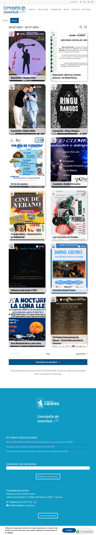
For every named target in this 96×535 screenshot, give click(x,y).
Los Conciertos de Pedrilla (65, 236)
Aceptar (69, 530)
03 (35, 502)
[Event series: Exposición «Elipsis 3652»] (43, 87)
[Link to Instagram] (92, 2)
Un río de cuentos (19, 183)
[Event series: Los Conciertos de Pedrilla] (85, 193)
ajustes (10, 532)
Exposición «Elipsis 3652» (23, 130)
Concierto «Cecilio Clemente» (67, 183)
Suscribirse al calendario (46, 362)
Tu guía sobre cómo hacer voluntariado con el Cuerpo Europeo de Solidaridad (33, 451)
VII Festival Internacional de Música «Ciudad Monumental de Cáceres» (68, 340)
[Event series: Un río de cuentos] (43, 140)
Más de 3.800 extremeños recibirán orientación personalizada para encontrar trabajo (35, 442)
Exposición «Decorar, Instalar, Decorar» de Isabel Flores (67, 76)
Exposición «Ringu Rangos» (66, 130)
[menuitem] (73, 2)
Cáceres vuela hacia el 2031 (24, 290)
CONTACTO (74, 2)
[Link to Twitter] (84, 2)
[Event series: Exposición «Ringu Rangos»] (85, 87)
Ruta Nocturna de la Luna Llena (26, 343)
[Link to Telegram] (88, 2)
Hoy (48, 353)
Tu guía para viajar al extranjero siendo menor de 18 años (26, 446)
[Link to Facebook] (81, 2)
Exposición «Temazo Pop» (23, 77)
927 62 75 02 (26, 502)
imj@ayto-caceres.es (25, 505)
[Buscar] (22, 20)
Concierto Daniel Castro (64, 290)
